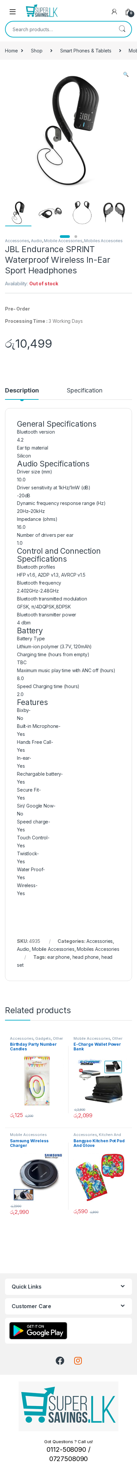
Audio (36, 240)
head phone (85, 957)
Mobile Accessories (63, 240)
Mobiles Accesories (103, 240)
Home (11, 50)
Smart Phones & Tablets (85, 50)
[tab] (22, 393)
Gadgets (43, 1038)
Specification (84, 390)
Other (117, 1038)
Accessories (17, 240)
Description (22, 390)
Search (122, 29)
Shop (36, 50)
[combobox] (59, 29)
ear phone (58, 957)
